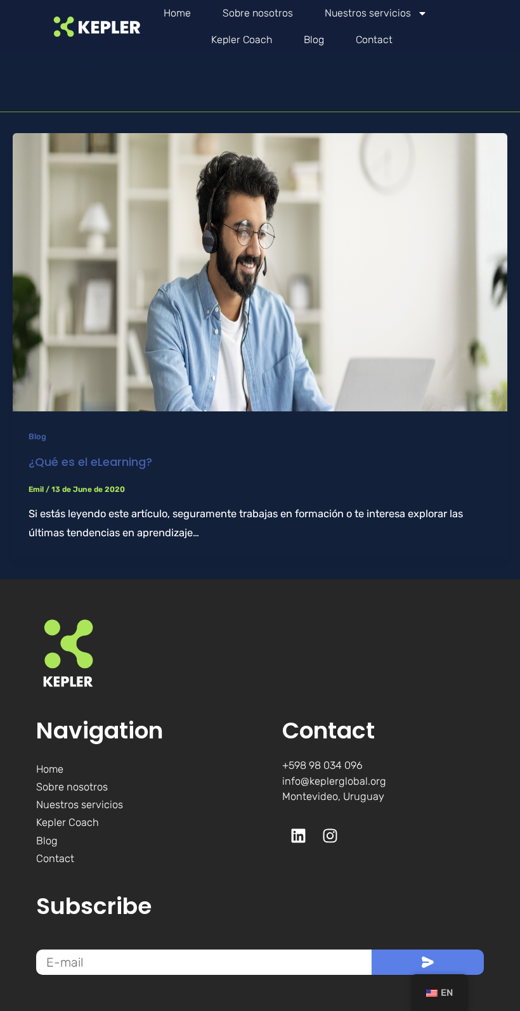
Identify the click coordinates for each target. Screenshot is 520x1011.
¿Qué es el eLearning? (90, 462)
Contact (374, 40)
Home (177, 13)
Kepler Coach (241, 40)
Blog (314, 40)
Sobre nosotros (258, 13)
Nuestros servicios (368, 13)
